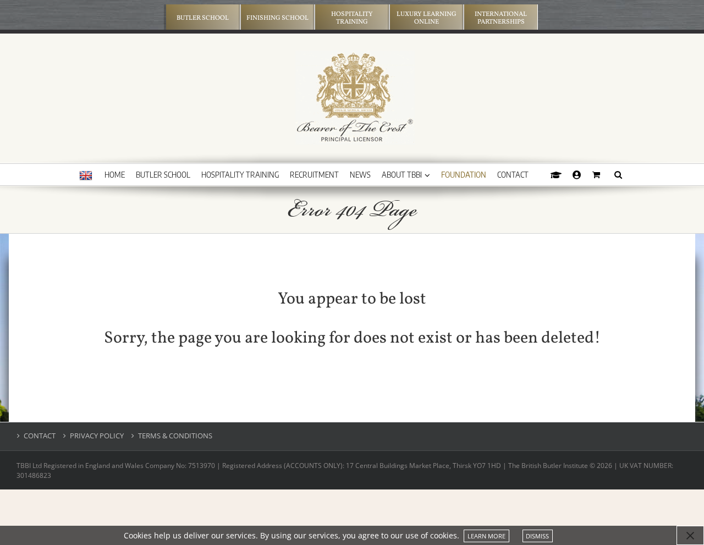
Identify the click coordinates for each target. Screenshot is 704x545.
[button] (618, 174)
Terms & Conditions (175, 436)
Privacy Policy (97, 436)
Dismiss (537, 536)
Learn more (486, 536)
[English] (85, 175)
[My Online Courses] (556, 174)
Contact (40, 436)
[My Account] (577, 174)
